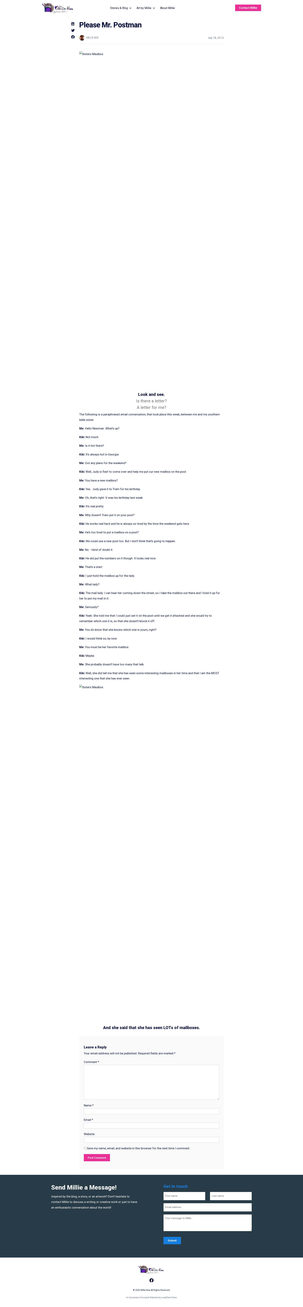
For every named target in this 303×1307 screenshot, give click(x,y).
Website (89, 1134)
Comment (91, 1062)
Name (89, 1105)
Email (88, 1120)
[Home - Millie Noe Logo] (58, 8)
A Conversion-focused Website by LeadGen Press (151, 1297)
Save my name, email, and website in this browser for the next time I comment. (138, 1148)
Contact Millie (248, 7)
